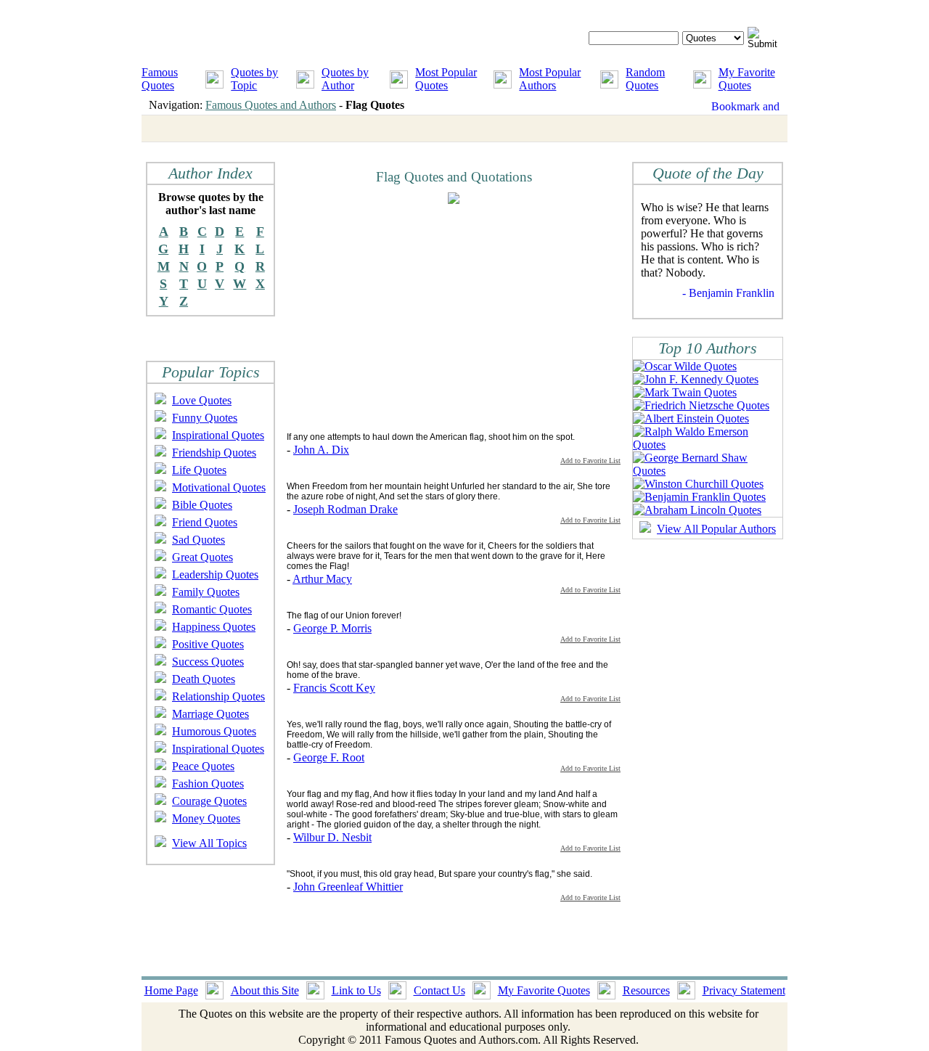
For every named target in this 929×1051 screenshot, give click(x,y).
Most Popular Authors (550, 78)
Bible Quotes (202, 505)
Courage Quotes (209, 801)
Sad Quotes (198, 539)
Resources (646, 990)
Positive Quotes (208, 644)
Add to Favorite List (590, 461)
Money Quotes (206, 818)
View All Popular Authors (716, 529)
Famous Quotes (160, 78)
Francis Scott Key (334, 688)
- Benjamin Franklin (728, 293)
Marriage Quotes (210, 714)
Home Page (171, 990)
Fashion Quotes (208, 783)
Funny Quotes (204, 418)
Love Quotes (202, 400)
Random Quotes (645, 78)
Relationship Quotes (218, 696)
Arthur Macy (322, 579)
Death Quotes (203, 679)
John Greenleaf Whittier (348, 886)
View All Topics (209, 843)
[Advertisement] (409, 317)
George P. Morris (332, 628)
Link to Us (356, 990)
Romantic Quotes (212, 609)
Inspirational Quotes (218, 435)
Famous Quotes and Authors (270, 105)
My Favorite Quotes (747, 78)
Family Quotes (206, 592)
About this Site (265, 990)
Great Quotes (202, 557)
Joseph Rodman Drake (345, 509)
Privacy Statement (744, 990)
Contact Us (439, 990)
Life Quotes (199, 470)
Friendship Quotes (214, 452)
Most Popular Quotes (446, 78)
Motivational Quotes (219, 487)
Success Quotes (208, 661)
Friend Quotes (204, 522)
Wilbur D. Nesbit (332, 837)
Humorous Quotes (214, 731)
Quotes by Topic (254, 78)
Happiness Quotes (213, 627)
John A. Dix (321, 449)
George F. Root (328, 757)
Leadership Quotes (215, 574)
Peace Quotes (203, 766)
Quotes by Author (345, 78)
